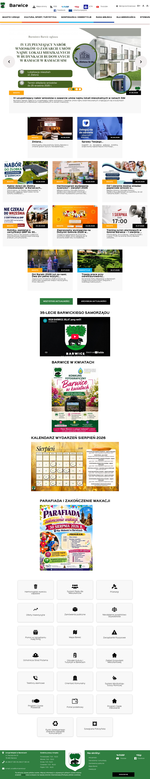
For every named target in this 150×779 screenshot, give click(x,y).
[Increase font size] (138, 6)
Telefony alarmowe (36, 683)
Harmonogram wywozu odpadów (35, 592)
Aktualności (93, 757)
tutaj (23, 775)
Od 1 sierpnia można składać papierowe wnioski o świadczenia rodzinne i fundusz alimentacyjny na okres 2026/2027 (124, 190)
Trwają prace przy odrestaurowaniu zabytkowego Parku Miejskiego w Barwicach (96, 277)
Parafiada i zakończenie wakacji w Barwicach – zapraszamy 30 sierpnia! (57, 98)
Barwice (18, 6)
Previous (9, 62)
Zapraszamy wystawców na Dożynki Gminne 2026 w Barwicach (74, 232)
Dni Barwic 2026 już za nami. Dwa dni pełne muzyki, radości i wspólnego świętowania (49, 277)
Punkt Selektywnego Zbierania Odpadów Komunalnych (55, 731)
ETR (91, 6)
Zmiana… (37, 142)
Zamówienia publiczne (75, 614)
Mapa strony (41, 6)
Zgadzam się (123, 774)
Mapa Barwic (75, 637)
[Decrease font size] (147, 6)
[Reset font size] (143, 6)
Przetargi (114, 592)
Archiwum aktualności (93, 301)
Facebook (61, 10)
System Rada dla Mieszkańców (75, 592)
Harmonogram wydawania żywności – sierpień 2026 (72, 187)
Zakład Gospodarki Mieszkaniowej (114, 661)
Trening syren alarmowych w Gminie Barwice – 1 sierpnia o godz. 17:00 (124, 232)
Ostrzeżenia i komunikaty (98, 760)
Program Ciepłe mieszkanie (114, 707)
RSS (55, 6)
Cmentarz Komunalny (75, 683)
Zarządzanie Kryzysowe (114, 638)
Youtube (104, 6)
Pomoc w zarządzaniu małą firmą (35, 638)
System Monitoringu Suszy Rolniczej (114, 684)
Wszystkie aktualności (56, 301)
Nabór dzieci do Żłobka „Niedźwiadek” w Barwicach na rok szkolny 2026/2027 (23, 188)
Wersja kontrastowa (127, 6)
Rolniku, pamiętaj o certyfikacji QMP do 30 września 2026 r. (21, 232)
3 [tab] (80, 89)
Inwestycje (92, 769)
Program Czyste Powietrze (35, 707)
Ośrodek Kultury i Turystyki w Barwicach (75, 661)
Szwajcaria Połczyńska (94, 729)
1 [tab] (73, 89)
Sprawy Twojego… (92, 142)
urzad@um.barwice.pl (18, 768)
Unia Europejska (80, 10)
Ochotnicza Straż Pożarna (35, 660)
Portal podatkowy (75, 707)
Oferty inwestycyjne (35, 615)
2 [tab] (77, 89)
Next (141, 62)
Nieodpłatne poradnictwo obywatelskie (114, 615)
